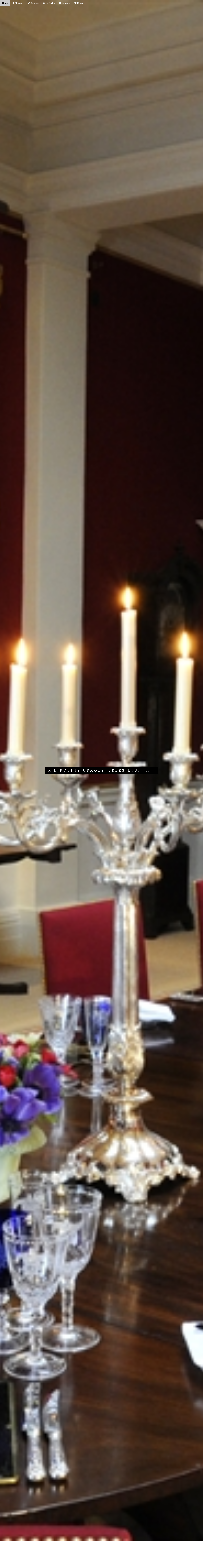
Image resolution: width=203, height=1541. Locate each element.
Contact (65, 3)
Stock (80, 3)
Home (5, 3)
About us (19, 3)
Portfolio (50, 3)
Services (34, 3)
